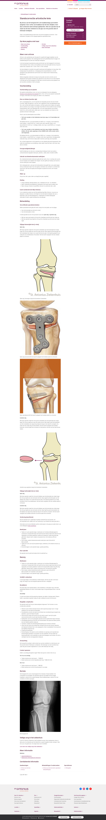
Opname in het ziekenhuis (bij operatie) (29, 94)
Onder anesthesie (32, 525)
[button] (31, 746)
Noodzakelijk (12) (26, 818)
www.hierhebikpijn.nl (27, 756)
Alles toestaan (63, 817)
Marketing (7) (41, 818)
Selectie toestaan (77, 817)
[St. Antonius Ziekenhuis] (40, 4)
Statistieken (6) (34, 818)
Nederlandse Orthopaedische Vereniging (31, 757)
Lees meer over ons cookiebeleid (51, 816)
